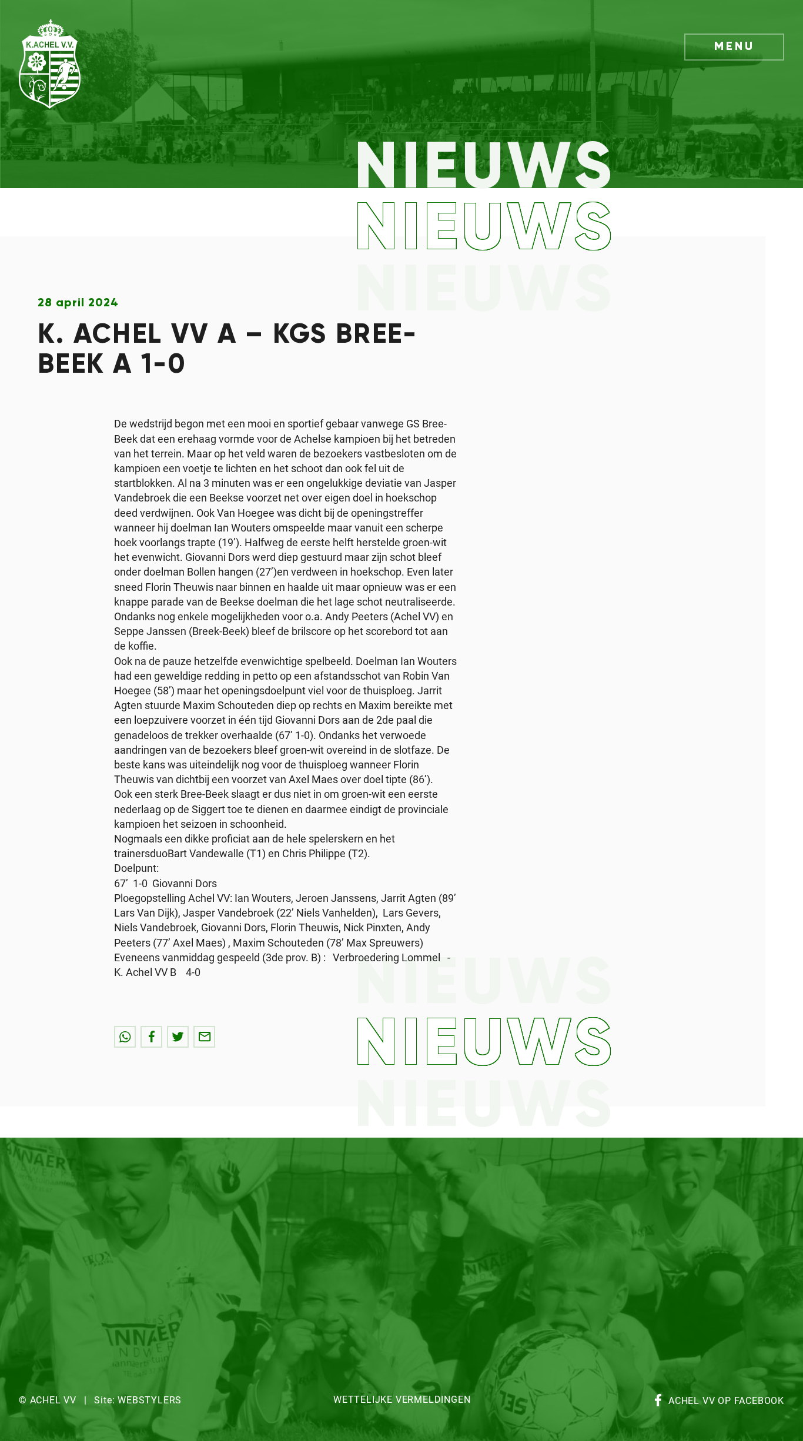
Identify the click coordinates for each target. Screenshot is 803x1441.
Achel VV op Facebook (726, 1401)
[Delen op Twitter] (178, 1037)
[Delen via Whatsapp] (125, 1037)
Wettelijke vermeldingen (401, 1400)
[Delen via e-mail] (204, 1037)
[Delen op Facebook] (151, 1037)
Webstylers (150, 1401)
